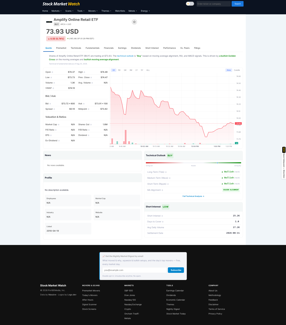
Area (229, 70)
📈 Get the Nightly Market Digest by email (122, 256)
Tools (79, 11)
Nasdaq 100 (130, 300)
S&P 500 (128, 290)
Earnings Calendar (175, 290)
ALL (148, 70)
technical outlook (125, 56)
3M (131, 70)
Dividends (171, 295)
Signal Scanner (89, 304)
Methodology (215, 295)
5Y (142, 70)
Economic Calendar (175, 300)
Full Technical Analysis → (193, 196)
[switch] (190, 4)
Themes (105, 11)
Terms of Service (217, 309)
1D (113, 70)
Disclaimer (214, 304)
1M (125, 70)
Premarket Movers (91, 290)
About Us (213, 290)
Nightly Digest (173, 309)
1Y (136, 70)
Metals (132, 11)
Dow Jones (129, 295)
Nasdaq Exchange (133, 304)
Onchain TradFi (131, 313)
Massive (52, 294)
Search (238, 4)
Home (45, 11)
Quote (48, 48)
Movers (91, 11)
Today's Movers (89, 295)
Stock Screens (89, 309)
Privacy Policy (215, 313)
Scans (68, 11)
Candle (237, 70)
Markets (55, 11)
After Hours (87, 300)
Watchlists (120, 11)
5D (119, 70)
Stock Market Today (176, 313)
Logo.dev (71, 294)
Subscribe (176, 270)
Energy (144, 11)
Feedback (213, 300)
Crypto (127, 309)
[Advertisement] (192, 27)
